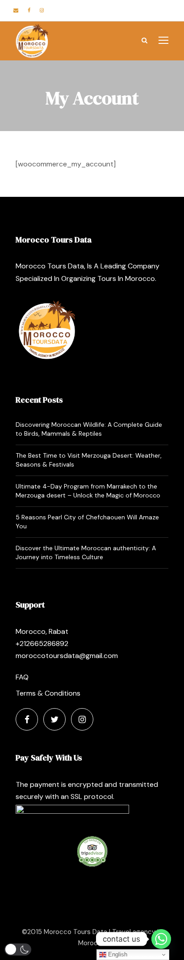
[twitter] (54, 719)
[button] (17, 949)
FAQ (22, 677)
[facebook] (29, 10)
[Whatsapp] (161, 939)
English (116, 954)
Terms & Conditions (48, 693)
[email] (15, 10)
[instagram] (42, 10)
